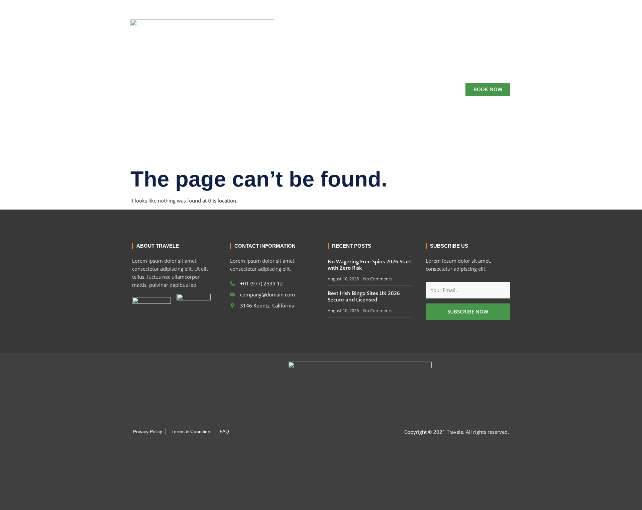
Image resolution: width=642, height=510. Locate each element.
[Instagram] (475, 7)
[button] (503, 7)
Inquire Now (393, 89)
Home (247, 89)
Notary (355, 89)
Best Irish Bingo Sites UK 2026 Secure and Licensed (364, 296)
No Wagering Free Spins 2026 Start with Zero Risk (369, 264)
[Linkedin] (486, 7)
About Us (279, 89)
